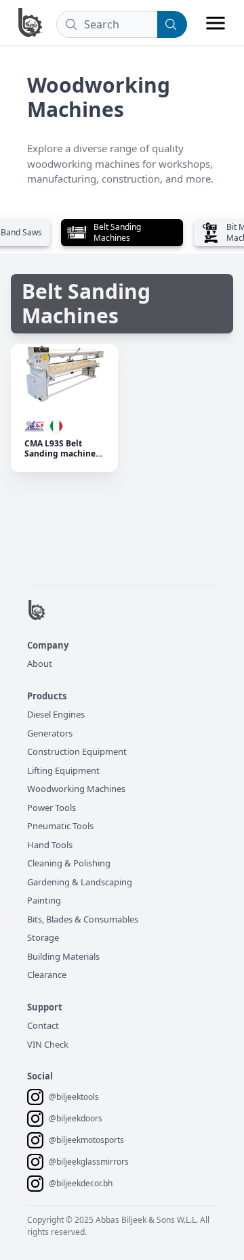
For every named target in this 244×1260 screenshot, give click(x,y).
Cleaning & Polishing (68, 863)
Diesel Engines (56, 714)
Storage (43, 937)
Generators (50, 733)
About (39, 663)
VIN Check (47, 1044)
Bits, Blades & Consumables (82, 919)
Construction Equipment (77, 751)
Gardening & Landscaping (79, 882)
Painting (44, 900)
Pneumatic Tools (60, 826)
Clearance (46, 975)
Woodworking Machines (76, 789)
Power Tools (51, 807)
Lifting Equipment (63, 770)
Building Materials (63, 956)
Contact (43, 1025)
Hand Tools (50, 845)
